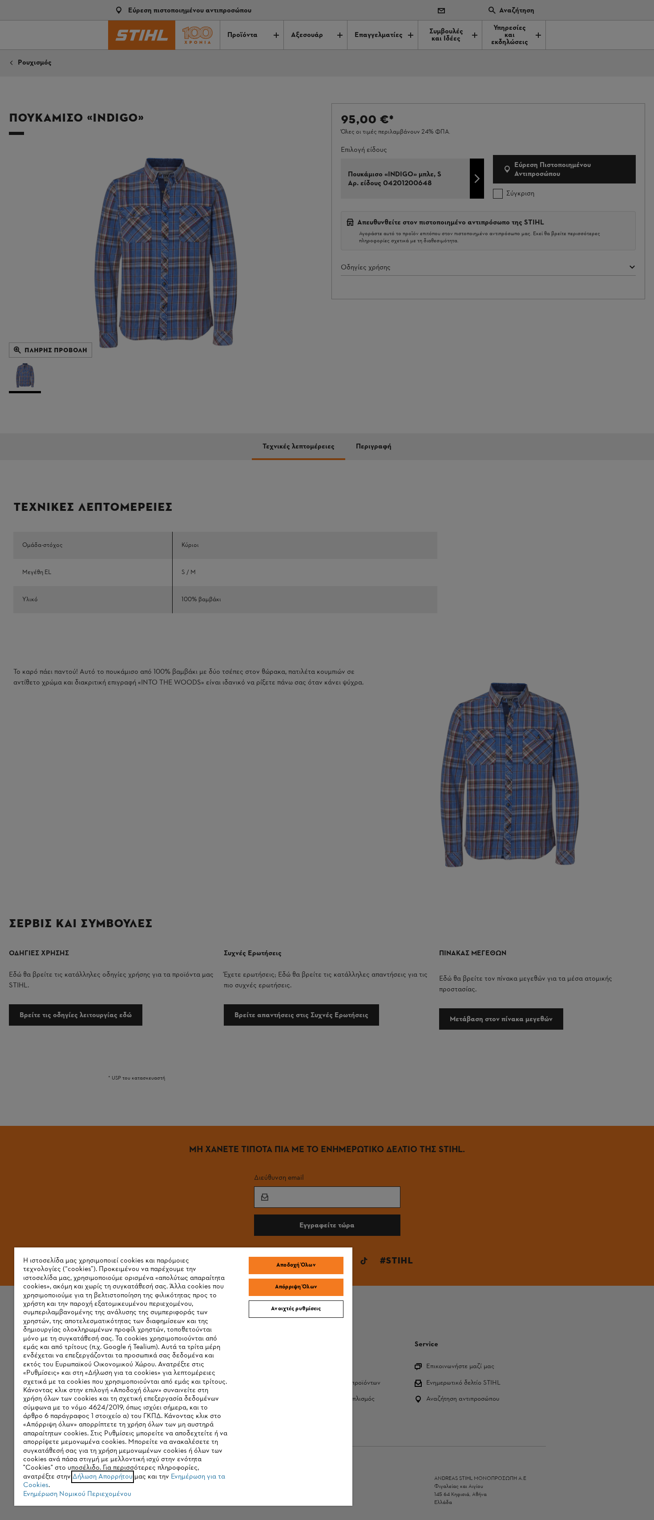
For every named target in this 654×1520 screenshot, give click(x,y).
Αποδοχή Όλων (296, 1265)
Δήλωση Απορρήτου (103, 1477)
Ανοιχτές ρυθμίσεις (296, 1309)
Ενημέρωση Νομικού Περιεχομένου (77, 1494)
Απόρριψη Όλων (296, 1287)
